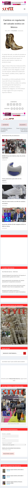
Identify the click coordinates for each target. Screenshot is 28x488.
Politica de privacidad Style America (11, 448)
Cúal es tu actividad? (7, 443)
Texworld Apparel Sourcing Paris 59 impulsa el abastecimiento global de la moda (14, 276)
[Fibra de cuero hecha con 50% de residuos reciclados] (14, 192)
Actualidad (14, 30)
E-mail (3, 438)
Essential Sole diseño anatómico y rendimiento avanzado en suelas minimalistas (14, 291)
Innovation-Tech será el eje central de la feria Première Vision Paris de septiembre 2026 (13, 286)
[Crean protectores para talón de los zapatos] (14, 169)
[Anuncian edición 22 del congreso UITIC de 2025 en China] (14, 215)
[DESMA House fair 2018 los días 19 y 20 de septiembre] (14, 146)
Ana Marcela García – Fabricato (10, 271)
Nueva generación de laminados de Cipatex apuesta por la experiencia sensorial (13, 281)
